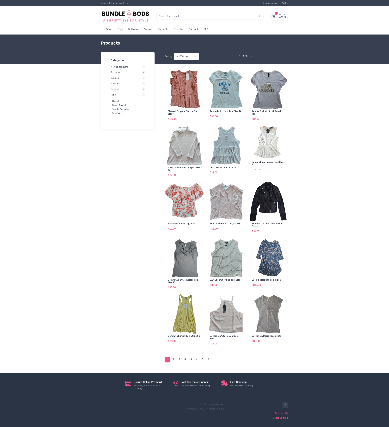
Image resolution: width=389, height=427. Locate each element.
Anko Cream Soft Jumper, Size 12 (184, 168)
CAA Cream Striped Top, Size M (226, 280)
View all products (119, 67)
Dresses (114, 89)
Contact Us (281, 413)
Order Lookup (271, 3)
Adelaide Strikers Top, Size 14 (225, 111)
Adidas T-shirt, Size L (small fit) (266, 112)
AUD (284, 3)
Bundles (114, 78)
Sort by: (169, 56)
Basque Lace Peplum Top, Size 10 (268, 163)
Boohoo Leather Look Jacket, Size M (267, 225)
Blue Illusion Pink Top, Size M (225, 223)
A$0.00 (283, 16)
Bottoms (115, 72)
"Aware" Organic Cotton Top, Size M (183, 112)
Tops (113, 94)
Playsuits (115, 83)
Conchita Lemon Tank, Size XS (184, 336)
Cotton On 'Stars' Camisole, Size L (224, 337)
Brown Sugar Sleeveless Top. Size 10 (183, 281)
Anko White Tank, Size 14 (223, 167)
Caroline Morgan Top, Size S (266, 280)
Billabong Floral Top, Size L (182, 223)
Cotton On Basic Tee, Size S (266, 336)
